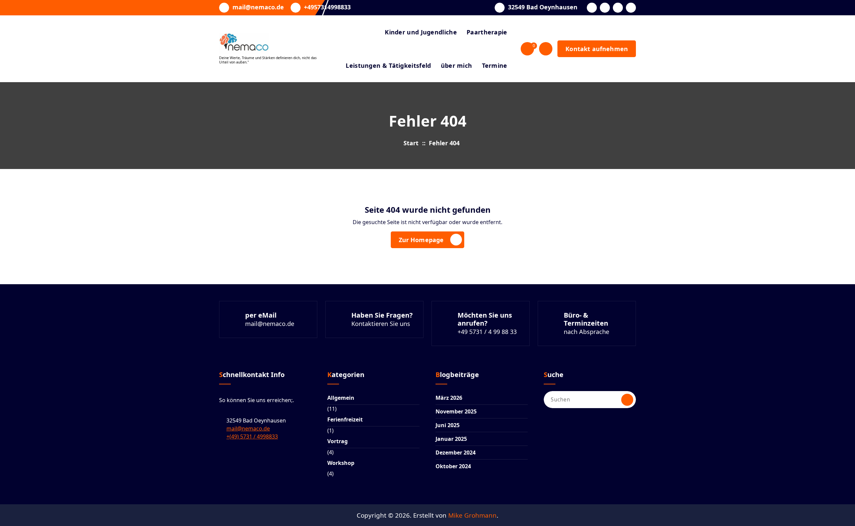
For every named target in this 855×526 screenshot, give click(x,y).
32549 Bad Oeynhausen (542, 7)
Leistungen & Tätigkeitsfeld (388, 65)
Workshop (340, 463)
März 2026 (449, 397)
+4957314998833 (327, 7)
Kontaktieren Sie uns (380, 324)
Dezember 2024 (456, 452)
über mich (456, 65)
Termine (494, 65)
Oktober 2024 (453, 466)
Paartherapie (487, 32)
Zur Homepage (421, 240)
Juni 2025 (448, 425)
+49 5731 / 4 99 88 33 (487, 332)
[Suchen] (627, 400)
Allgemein (340, 397)
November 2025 (456, 411)
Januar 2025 (451, 439)
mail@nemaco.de (258, 7)
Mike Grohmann (472, 515)
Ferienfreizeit (345, 419)
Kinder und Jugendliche (421, 32)
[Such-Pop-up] (545, 48)
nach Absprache (586, 332)
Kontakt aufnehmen (596, 49)
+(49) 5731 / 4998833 (252, 436)
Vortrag (337, 441)
